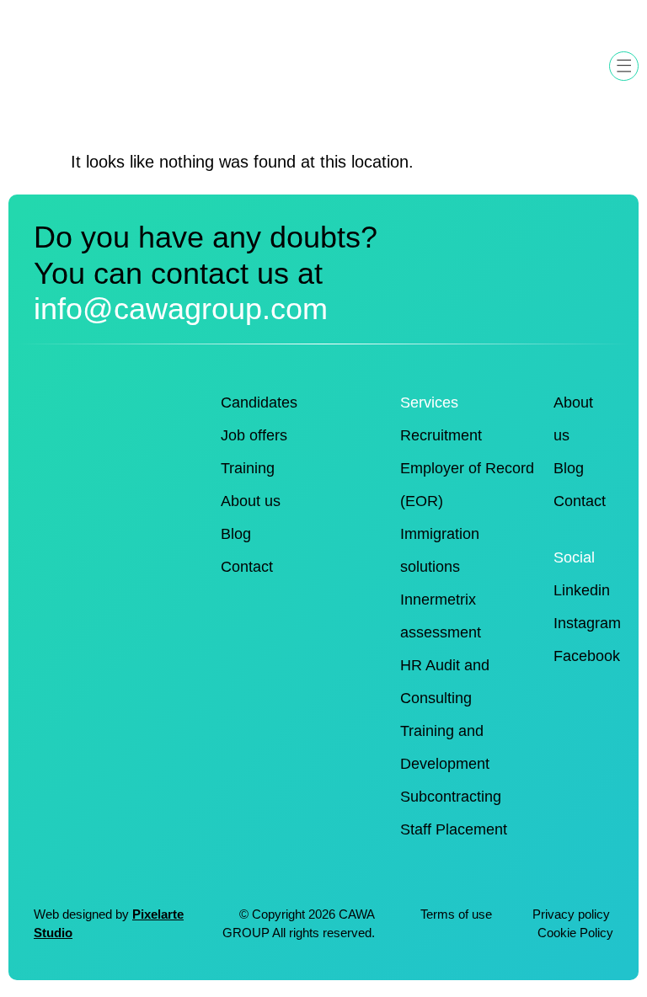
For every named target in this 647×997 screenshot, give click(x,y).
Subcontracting (450, 796)
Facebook (586, 656)
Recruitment (441, 435)
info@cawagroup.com (181, 309)
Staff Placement (453, 829)
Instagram (587, 623)
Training (248, 468)
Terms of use (456, 914)
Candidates (259, 402)
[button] (624, 66)
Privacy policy (572, 914)
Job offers (254, 435)
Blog (236, 533)
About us (251, 501)
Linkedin (581, 590)
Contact (247, 566)
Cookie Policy (575, 933)
